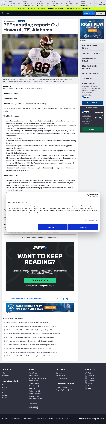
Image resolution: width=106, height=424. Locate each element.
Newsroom (5, 375)
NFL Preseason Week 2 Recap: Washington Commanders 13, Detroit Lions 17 (31, 352)
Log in (51, 286)
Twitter (90, 373)
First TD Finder (34, 375)
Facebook (91, 381)
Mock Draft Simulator (36, 399)
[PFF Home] (8, 13)
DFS (3, 392)
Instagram (91, 375)
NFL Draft (5, 397)
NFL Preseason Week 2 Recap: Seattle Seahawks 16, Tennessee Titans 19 (31, 326)
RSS (89, 388)
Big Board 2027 (34, 396)
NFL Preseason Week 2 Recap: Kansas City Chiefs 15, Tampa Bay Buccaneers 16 (33, 333)
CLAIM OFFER (89, 13)
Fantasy (4, 390)
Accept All (83, 227)
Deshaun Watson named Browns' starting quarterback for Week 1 (27, 322)
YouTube (91, 378)
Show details (89, 221)
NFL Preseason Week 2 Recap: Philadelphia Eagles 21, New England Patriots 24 (32, 330)
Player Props (33, 373)
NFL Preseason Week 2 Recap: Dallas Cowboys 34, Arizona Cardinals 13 (30, 337)
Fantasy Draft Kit (34, 391)
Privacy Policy (15, 418)
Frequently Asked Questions (65, 390)
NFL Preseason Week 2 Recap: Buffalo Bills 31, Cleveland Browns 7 (28, 356)
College (4, 395)
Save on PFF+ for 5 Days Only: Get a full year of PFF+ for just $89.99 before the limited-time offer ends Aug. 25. (53, 8)
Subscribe (59, 373)
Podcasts (91, 386)
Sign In (101, 13)
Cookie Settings (62, 418)
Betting (4, 387)
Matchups (32, 388)
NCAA (3, 4)
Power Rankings (34, 386)
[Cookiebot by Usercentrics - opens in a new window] (89, 195)
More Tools (92, 103)
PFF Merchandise (61, 378)
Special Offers (60, 375)
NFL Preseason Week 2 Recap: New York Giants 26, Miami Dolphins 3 (28, 348)
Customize (51, 227)
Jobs (3, 373)
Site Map (5, 418)
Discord (90, 383)
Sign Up (21, 21)
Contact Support (61, 387)
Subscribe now (40, 280)
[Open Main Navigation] (2, 13)
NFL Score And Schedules (37, 378)
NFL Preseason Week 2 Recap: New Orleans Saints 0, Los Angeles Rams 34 (31, 345)
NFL (3, 2)
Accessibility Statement (45, 418)
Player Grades (33, 381)
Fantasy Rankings (35, 393)
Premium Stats (34, 383)
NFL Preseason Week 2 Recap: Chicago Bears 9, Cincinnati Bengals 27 (29, 341)
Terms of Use (28, 418)
